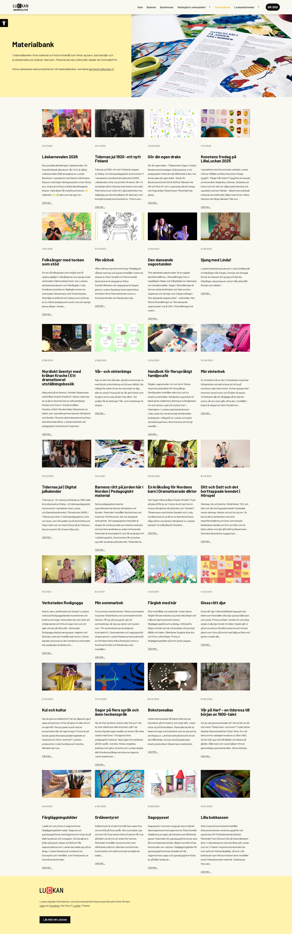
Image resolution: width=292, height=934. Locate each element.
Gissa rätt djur (213, 603)
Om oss (273, 7)
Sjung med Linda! (216, 260)
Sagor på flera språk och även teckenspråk (117, 712)
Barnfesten (166, 7)
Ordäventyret (107, 817)
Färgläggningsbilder (59, 817)
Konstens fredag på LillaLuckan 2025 (218, 159)
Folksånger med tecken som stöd (63, 262)
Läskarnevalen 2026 (60, 157)
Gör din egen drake (164, 157)
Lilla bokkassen (214, 817)
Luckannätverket (244, 7)
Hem (140, 7)
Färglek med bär (162, 603)
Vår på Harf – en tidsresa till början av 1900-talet (225, 712)
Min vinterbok (213, 371)
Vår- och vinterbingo (113, 371)
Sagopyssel (158, 817)
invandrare (54, 905)
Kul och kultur (54, 710)
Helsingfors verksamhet (191, 7)
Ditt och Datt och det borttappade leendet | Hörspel (220, 491)
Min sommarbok (109, 603)
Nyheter (151, 7)
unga (42, 905)
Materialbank (222, 7)
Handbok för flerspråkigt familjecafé (170, 373)
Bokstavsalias (160, 710)
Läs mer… (47, 202)
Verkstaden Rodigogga (62, 603)
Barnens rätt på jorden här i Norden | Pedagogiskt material (119, 491)
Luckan (76, 905)
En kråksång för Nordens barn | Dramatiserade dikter (172, 489)
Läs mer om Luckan (55, 919)
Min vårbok (104, 260)
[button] (4, 23)
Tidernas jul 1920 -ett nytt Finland (118, 159)
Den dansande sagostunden (160, 262)
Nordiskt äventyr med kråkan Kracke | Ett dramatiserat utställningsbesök (61, 377)
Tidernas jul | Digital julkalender (59, 489)
